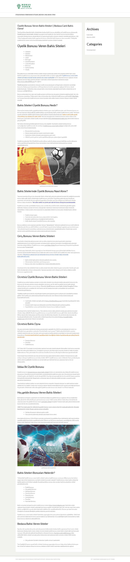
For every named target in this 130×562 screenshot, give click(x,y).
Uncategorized (91, 50)
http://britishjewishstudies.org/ (57, 118)
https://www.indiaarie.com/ (57, 505)
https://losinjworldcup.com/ (53, 301)
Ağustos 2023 (91, 37)
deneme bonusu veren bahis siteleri (38, 372)
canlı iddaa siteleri (50, 245)
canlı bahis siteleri (46, 402)
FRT (92, 559)
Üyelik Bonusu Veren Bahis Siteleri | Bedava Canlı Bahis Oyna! (36, 15)
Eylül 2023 (90, 35)
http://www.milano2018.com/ (26, 81)
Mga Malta (75, 96)
